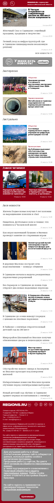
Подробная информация (12, 449)
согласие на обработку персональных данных (27, 464)
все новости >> (43, 53)
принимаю (27, 496)
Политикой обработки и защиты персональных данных (21, 472)
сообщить (43, 62)
